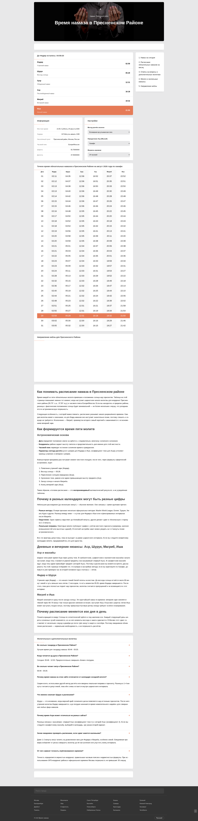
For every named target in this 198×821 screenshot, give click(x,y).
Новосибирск (91, 807)
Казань (115, 800)
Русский (159, 818)
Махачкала (64, 800)
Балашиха (116, 810)
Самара (116, 803)
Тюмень (36, 810)
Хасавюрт (143, 807)
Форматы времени (94, 150)
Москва (36, 800)
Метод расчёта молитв (96, 127)
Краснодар (117, 807)
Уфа (61, 803)
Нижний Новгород (146, 803)
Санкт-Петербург (92, 800)
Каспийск (90, 803)
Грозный (142, 800)
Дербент (37, 807)
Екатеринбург (38, 803)
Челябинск (143, 810)
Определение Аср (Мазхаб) (97, 139)
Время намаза (44, 818)
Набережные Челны (93, 810)
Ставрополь (64, 807)
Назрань (63, 810)
